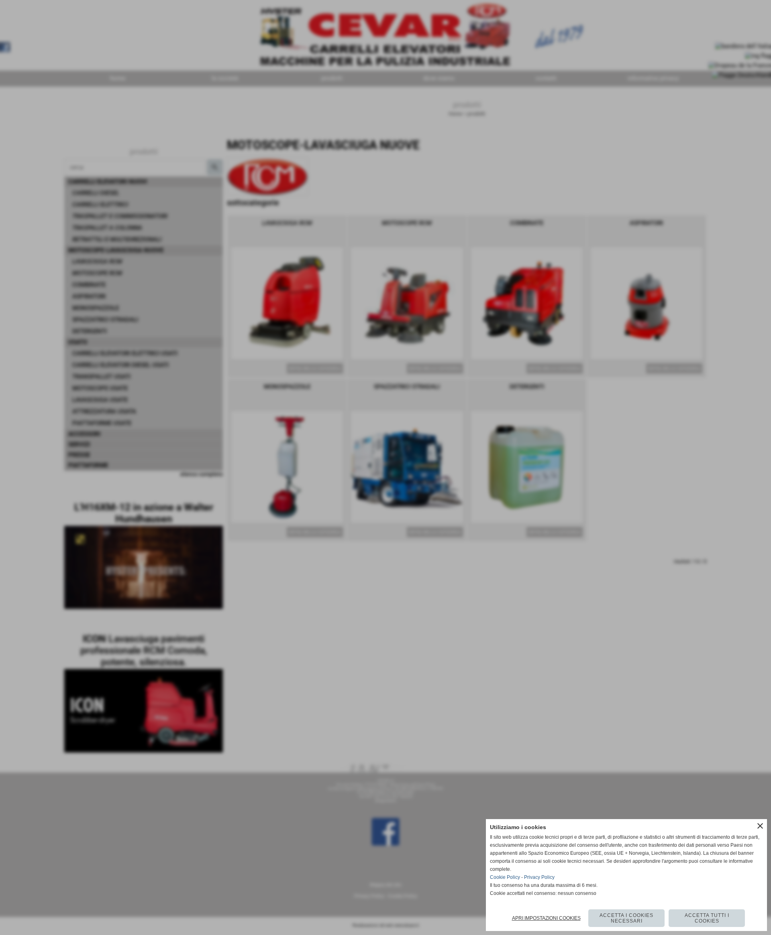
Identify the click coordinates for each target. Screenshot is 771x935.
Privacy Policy (539, 877)
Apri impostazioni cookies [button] (546, 918)
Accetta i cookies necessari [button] (626, 918)
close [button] (760, 826)
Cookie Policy (505, 877)
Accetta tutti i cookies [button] (707, 918)
